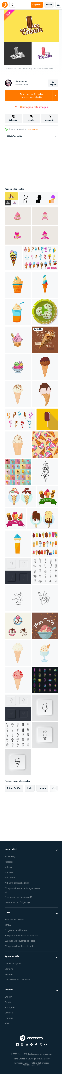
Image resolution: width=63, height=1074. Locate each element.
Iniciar (49, 4)
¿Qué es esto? (33, 129)
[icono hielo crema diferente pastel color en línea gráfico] (20, 747)
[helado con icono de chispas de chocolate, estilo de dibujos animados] (18, 564)
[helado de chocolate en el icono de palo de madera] (15, 639)
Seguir (53, 84)
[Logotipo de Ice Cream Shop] (11, 198)
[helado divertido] (40, 292)
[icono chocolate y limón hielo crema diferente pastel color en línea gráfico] (20, 792)
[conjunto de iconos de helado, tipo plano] (18, 696)
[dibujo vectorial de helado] (18, 723)
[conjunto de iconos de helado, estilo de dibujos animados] (18, 844)
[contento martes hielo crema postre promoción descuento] (18, 1008)
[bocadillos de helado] (20, 616)
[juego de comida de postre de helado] (22, 317)
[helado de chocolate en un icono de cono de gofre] (18, 536)
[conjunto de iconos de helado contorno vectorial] (18, 899)
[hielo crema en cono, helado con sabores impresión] (18, 668)
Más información (14, 136)
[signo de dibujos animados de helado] (18, 591)
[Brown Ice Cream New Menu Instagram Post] (18, 482)
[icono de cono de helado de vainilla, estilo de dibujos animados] (18, 1036)
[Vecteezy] (5, 5)
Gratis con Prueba (31, 95)
